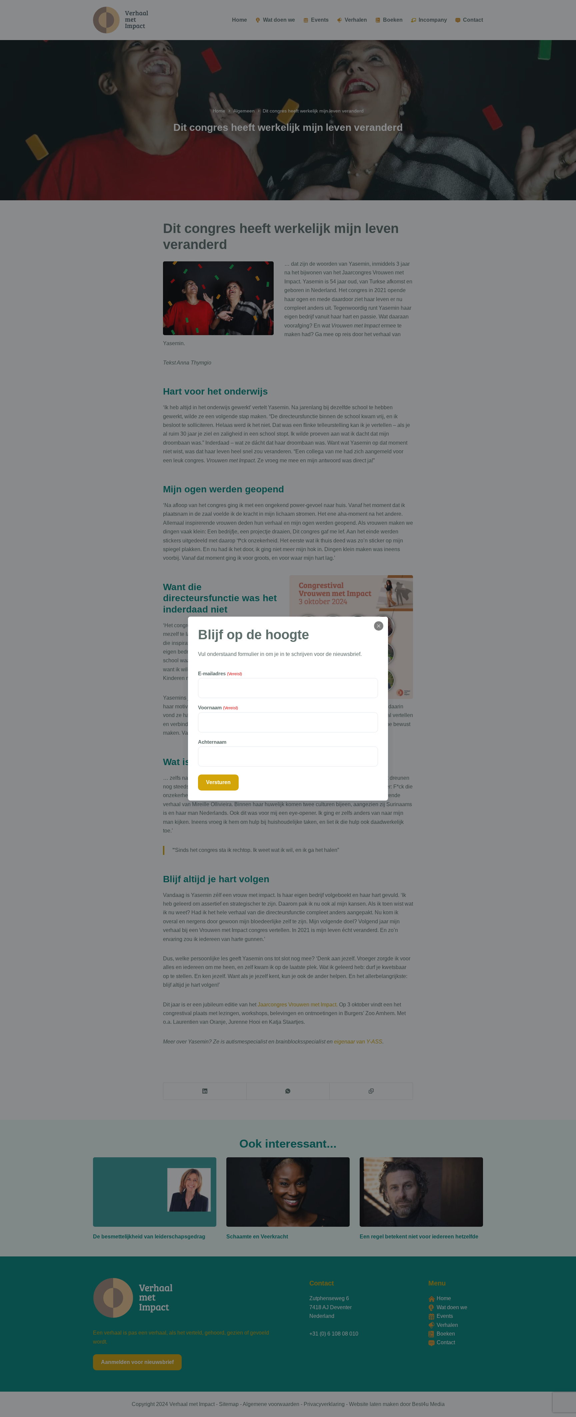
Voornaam (218, 708)
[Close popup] (378, 626)
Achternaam (212, 742)
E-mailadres (220, 673)
